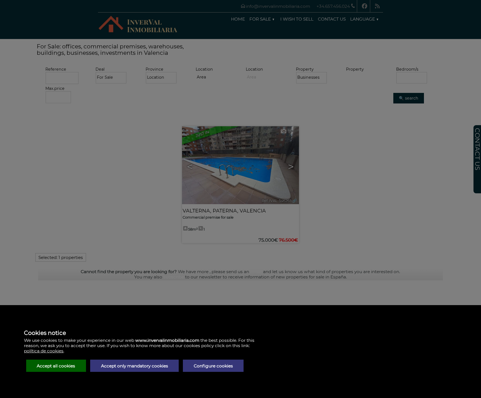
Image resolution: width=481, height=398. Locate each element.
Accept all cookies (56, 366)
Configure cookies (213, 366)
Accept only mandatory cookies (134, 366)
